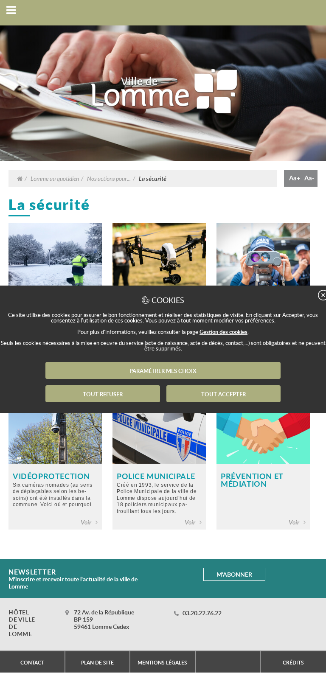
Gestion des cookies (223, 332)
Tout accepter (223, 394)
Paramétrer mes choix (163, 371)
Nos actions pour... (109, 178)
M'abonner (234, 574)
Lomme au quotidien (55, 178)
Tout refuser (103, 394)
